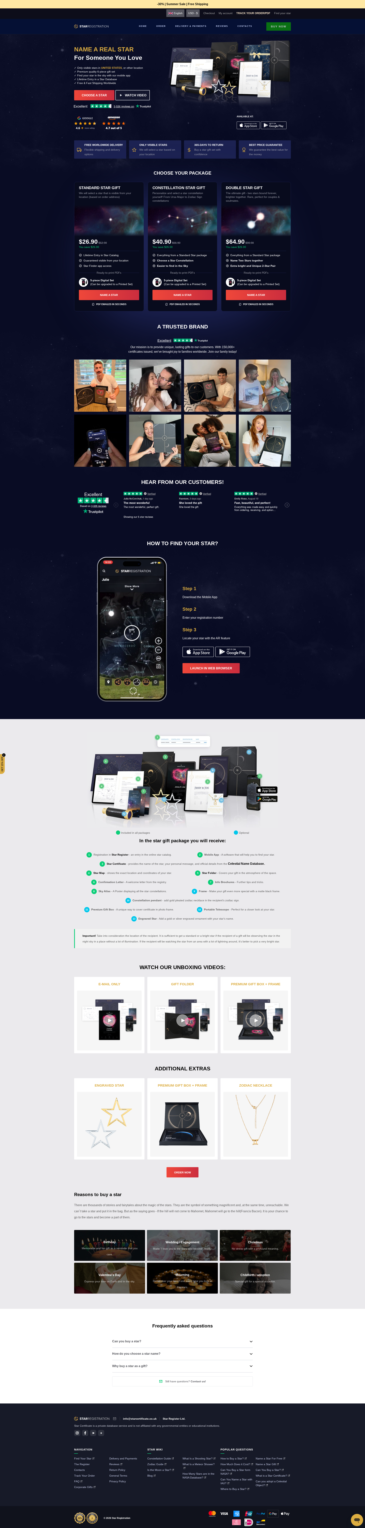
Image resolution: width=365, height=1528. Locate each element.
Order (161, 26)
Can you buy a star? (126, 1341)
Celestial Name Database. (246, 863)
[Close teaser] (4, 755)
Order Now (182, 1172)
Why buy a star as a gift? (130, 1366)
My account (225, 13)
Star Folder (209, 872)
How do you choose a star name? (136, 1353)
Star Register (120, 854)
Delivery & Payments (190, 26)
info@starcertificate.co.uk (140, 1418)
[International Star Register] (91, 26)
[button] (2, 764)
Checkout (209, 13)
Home (143, 26)
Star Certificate (116, 863)
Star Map (99, 872)
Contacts (244, 26)
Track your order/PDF (253, 13)
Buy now (278, 26)
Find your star (282, 13)
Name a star (109, 294)
